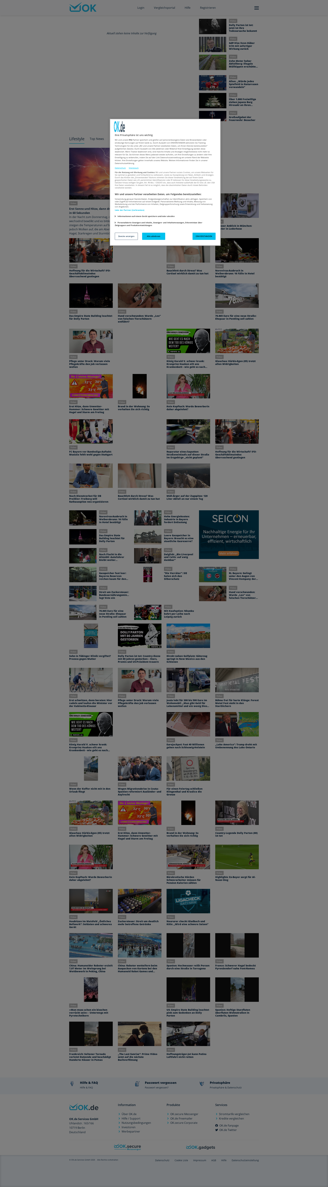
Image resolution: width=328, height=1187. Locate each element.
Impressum (134, 168)
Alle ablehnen (153, 236)
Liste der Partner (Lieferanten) (130, 210)
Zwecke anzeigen (126, 236)
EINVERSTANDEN (204, 236)
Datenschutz (120, 168)
